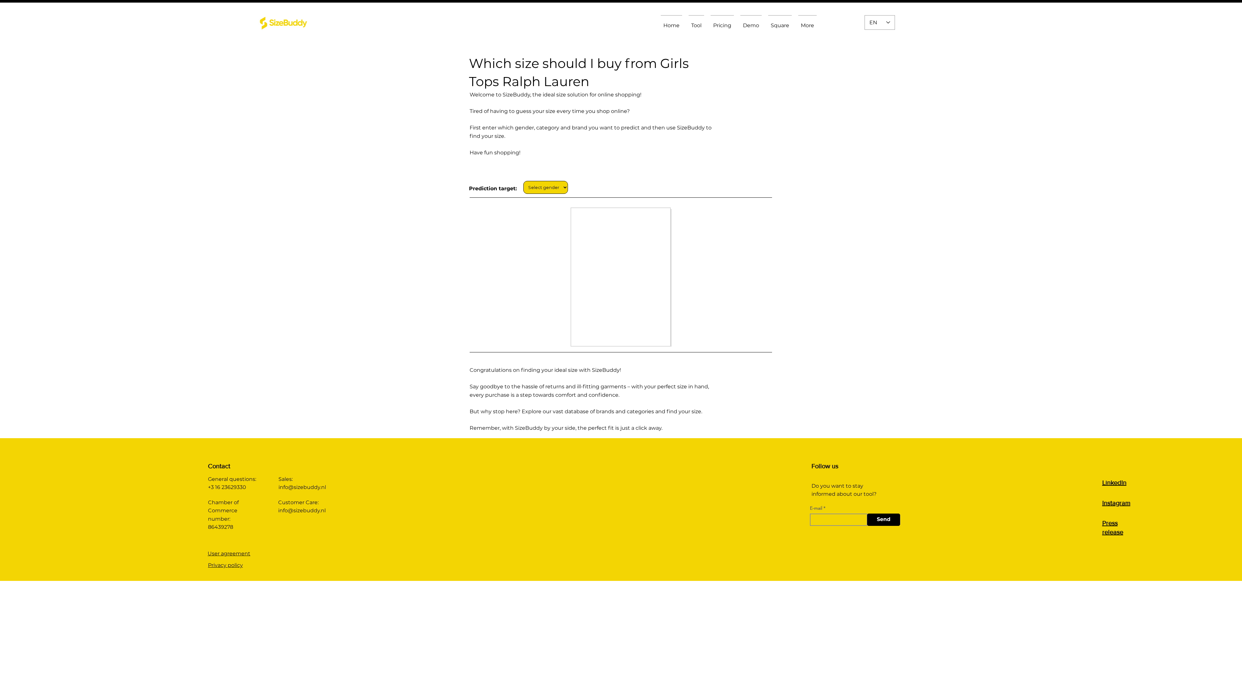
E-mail (816, 508)
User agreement (229, 553)
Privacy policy (225, 565)
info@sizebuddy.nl (302, 487)
